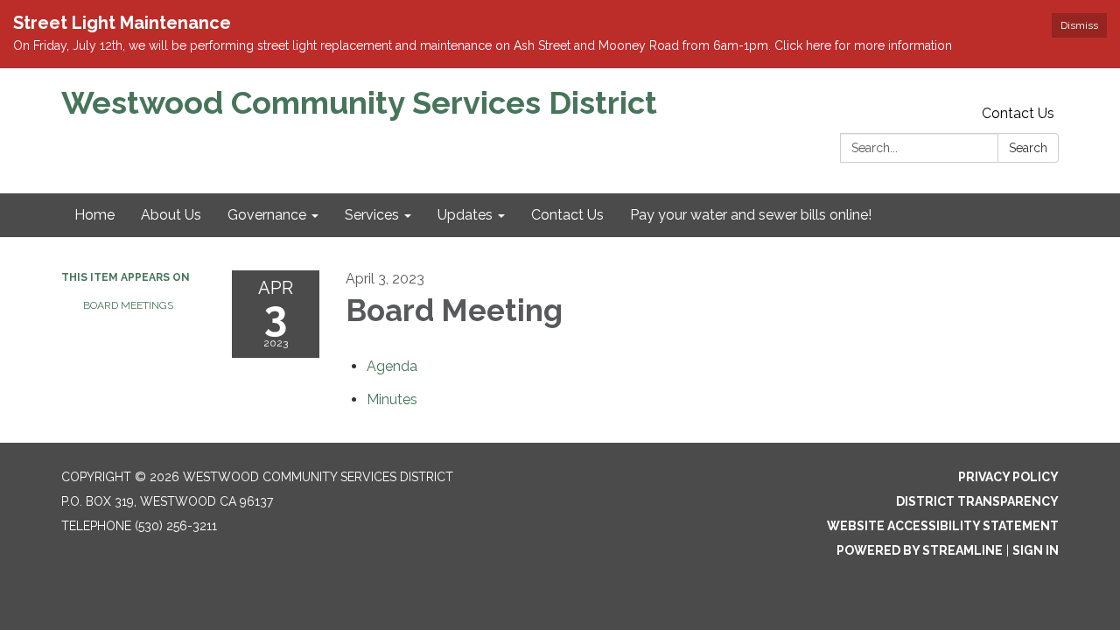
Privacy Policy (1008, 477)
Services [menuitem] (372, 214)
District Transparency (977, 501)
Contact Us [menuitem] (567, 214)
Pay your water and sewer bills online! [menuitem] (751, 214)
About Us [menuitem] (171, 214)
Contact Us (1018, 113)
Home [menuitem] (94, 214)
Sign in (1035, 550)
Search (1028, 148)
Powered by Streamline (919, 550)
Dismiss (1079, 25)
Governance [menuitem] (267, 214)
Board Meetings (128, 305)
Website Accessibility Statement (943, 526)
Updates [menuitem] (465, 214)
